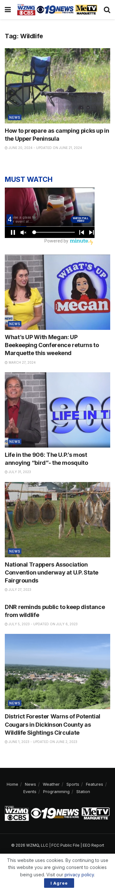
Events (29, 791)
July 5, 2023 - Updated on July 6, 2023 (43, 624)
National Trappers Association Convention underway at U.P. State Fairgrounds (51, 572)
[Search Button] (107, 9)
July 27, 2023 (19, 589)
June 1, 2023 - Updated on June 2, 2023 (42, 742)
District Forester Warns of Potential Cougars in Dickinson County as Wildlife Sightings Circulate (52, 724)
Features (94, 784)
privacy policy (79, 874)
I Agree (59, 883)
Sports (72, 784)
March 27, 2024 (22, 362)
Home (12, 784)
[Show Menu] (8, 9)
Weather (51, 784)
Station (83, 791)
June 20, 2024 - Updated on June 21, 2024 (45, 148)
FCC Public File (65, 845)
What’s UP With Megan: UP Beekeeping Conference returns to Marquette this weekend (52, 345)
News (14, 117)
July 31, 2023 (19, 472)
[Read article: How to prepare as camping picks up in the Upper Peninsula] (57, 85)
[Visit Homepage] (57, 9)
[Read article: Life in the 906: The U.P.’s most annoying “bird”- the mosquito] (57, 410)
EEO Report (93, 845)
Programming (56, 791)
